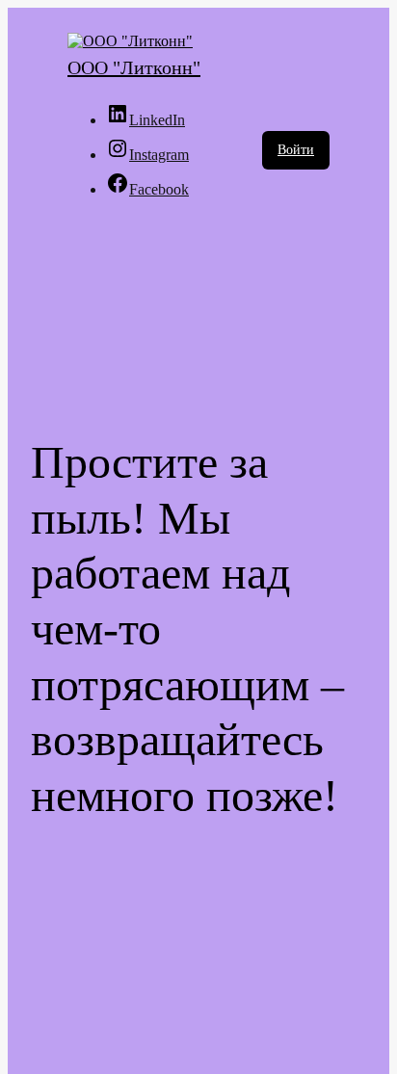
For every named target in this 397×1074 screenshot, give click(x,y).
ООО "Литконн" (133, 67)
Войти (296, 150)
